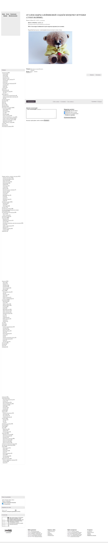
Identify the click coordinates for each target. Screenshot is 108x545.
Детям (4, 110)
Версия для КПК (90, 532)
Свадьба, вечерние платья (9, 337)
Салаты (4, 306)
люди (3, 499)
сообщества (37, 533)
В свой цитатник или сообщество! (43, 24)
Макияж (4, 283)
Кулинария (4, 300)
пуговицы (5, 84)
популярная (73, 535)
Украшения (4, 72)
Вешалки (5, 219)
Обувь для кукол (6, 181)
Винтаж (3, 104)
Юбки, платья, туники (7, 122)
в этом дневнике (6, 504)
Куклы (3, 290)
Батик (3, 88)
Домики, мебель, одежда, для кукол (10, 176)
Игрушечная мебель (7, 179)
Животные (5, 429)
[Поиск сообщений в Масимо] (9, 502)
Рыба (4, 308)
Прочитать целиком (32, 24)
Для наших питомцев (7, 126)
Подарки (5, 407)
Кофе (4, 316)
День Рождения (6, 402)
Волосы (4, 188)
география (34, 532)
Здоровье (5, 285)
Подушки (5, 461)
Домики (4, 184)
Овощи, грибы (6, 304)
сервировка (5, 317)
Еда (4, 113)
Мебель (4, 227)
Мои (4, 293)
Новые (100, 101)
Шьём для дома (5, 458)
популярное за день (74, 533)
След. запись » (70, 101)
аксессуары (5, 329)
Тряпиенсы (5, 294)
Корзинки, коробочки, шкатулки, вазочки (12, 223)
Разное (3, 418)
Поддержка (92, 1)
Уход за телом (6, 287)
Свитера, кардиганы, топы (9, 117)
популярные (74, 532)
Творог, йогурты (6, 310)
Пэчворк (4, 410)
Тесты (49, 532)
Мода (3, 325)
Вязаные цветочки (7, 434)
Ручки (4, 196)
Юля (4, 98)
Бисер (4, 87)
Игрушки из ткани (6, 201)
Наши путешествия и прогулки (10, 96)
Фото (3, 427)
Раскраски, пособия (6, 423)
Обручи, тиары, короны (8, 79)
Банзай (4, 76)
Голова (4, 193)
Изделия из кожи (6, 216)
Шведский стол (6, 309)
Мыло (3, 345)
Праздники (4, 398)
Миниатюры (5, 183)
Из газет (4, 207)
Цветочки (4, 433)
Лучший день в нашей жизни (9, 95)
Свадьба (5, 409)
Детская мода (6, 341)
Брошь (4, 75)
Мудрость (4, 342)
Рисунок (4, 425)
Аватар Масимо (10, 25)
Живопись (4, 231)
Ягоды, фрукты (6, 312)
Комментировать (31, 101)
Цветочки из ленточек (8, 438)
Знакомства (50, 534)
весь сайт (80, 534)
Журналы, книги (6, 199)
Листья (4, 213)
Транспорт (5, 185)
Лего (3, 322)
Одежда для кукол (7, 177)
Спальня (5, 229)
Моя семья (4, 94)
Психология (4, 90)
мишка (31, 71)
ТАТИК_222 (40, 22)
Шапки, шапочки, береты (8, 119)
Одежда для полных (7, 413)
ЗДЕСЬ (60, 30)
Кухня (4, 224)
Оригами (4, 346)
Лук (3, 336)
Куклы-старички (6, 297)
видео (10, 499)
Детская (4, 221)
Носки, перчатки (6, 115)
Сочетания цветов (7, 338)
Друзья (7, 14)
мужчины (40, 536)
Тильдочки (5, 205)
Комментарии (13, 14)
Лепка (3, 324)
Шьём (3, 446)
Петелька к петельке (6, 107)
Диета (4, 282)
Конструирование (7, 453)
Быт (4, 421)
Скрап (3, 426)
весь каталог (76, 536)
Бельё (4, 340)
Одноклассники (51, 535)
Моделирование (6, 333)
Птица (4, 302)
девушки (36, 536)
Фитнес (4, 289)
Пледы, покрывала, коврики (9, 460)
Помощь (89, 533)
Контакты (89, 534)
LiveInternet (8, 532)
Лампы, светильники (7, 225)
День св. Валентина (7, 403)
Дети (4, 92)
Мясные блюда (6, 305)
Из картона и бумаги (6, 208)
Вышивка (4, 106)
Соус (4, 314)
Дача (3, 123)
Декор (4, 449)
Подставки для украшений (9, 83)
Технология (5, 450)
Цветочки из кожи (7, 435)
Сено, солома (6, 215)
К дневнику (63, 101)
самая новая (78, 535)
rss (41, 533)
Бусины (4, 74)
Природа (5, 430)
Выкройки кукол (6, 195)
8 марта (4, 401)
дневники (33, 533)
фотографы (75, 534)
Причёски (5, 286)
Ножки (4, 200)
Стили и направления (8, 326)
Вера (3, 102)
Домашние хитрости (7, 220)
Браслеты (5, 78)
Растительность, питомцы (9, 189)
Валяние (4, 100)
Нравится (92, 74)
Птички (4, 204)
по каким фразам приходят (16, 524)
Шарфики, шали (6, 121)
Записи (3, 14)
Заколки (4, 419)
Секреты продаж (6, 417)
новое (79, 533)
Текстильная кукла (7, 292)
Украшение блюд (6, 313)
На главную (89, 531)
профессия (38, 532)
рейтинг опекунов (38, 535)
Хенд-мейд (5, 414)
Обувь (4, 452)
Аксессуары (5, 109)
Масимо (2, 16)
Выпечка (5, 301)
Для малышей (6, 456)
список (32, 535)
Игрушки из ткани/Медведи (37, 69)
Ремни (4, 86)
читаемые (79, 532)
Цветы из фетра (6, 442)
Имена (4, 296)
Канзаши (5, 437)
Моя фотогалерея (13, 15)
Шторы (4, 462)
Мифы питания (6, 318)
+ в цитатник (42, 20)
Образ (4, 332)
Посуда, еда (5, 191)
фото (13, 499)
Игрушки (5, 114)
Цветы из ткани (6, 441)
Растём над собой (7, 91)
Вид (95, 1)
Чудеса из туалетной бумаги (8, 443)
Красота (4, 281)
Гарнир (4, 320)
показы (4, 334)
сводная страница (75, 531)
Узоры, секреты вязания (8, 118)
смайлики (39, 109)
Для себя (5, 457)
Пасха (4, 406)
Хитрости (5, 192)
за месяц (72, 536)
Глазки (4, 187)
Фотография (5, 415)
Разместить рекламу (91, 535)
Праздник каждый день (8, 399)
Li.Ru (4, 422)
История (5, 328)
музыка (6, 499)
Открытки (4, 397)
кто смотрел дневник (14, 523)
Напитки (5, 321)
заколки (4, 80)
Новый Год (5, 405)
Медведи (5, 203)
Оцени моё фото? (51, 531)
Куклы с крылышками (7, 298)
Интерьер (4, 217)
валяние (35, 71)
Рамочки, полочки (7, 228)
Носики (4, 197)
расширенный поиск (35, 531)
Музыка (3, 344)
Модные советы (6, 330)
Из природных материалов (8, 212)
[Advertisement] (54, 7)
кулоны (4, 82)
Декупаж (4, 125)
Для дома (5, 111)
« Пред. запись (56, 101)
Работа (3, 411)
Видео (3, 103)
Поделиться (98, 74)
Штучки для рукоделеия (7, 445)
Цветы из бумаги (6, 439)
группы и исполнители (37, 534)
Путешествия (5, 99)
